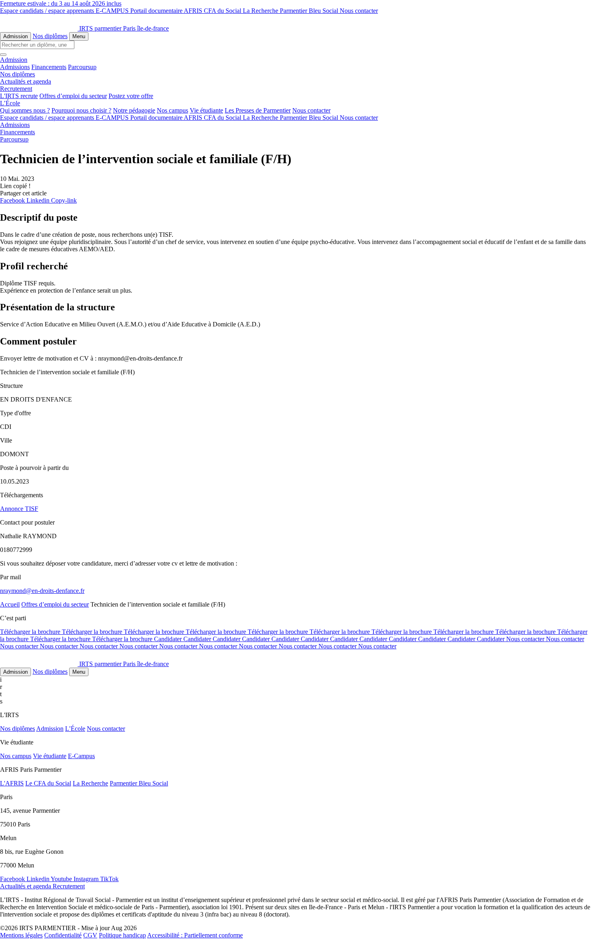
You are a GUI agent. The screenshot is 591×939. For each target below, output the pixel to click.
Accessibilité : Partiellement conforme (195, 935)
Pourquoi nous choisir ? (81, 110)
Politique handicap (122, 935)
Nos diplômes (50, 36)
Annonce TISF (19, 508)
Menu (78, 36)
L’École (75, 728)
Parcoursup (82, 67)
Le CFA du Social (48, 783)
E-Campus (81, 755)
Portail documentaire (157, 10)
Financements (48, 67)
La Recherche (261, 10)
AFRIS (194, 10)
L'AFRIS (12, 783)
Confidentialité (63, 935)
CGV (90, 935)
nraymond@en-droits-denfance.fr (42, 590)
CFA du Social (223, 10)
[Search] (3, 54)
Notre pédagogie (134, 110)
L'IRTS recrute (19, 95)
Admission (15, 36)
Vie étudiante (206, 110)
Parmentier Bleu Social (310, 10)
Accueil (10, 604)
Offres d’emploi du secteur (73, 95)
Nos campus (172, 110)
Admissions (15, 67)
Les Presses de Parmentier (258, 110)
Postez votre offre (131, 95)
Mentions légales (21, 935)
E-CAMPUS (113, 10)
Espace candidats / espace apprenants (48, 10)
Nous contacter (359, 10)
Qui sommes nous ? (25, 110)
